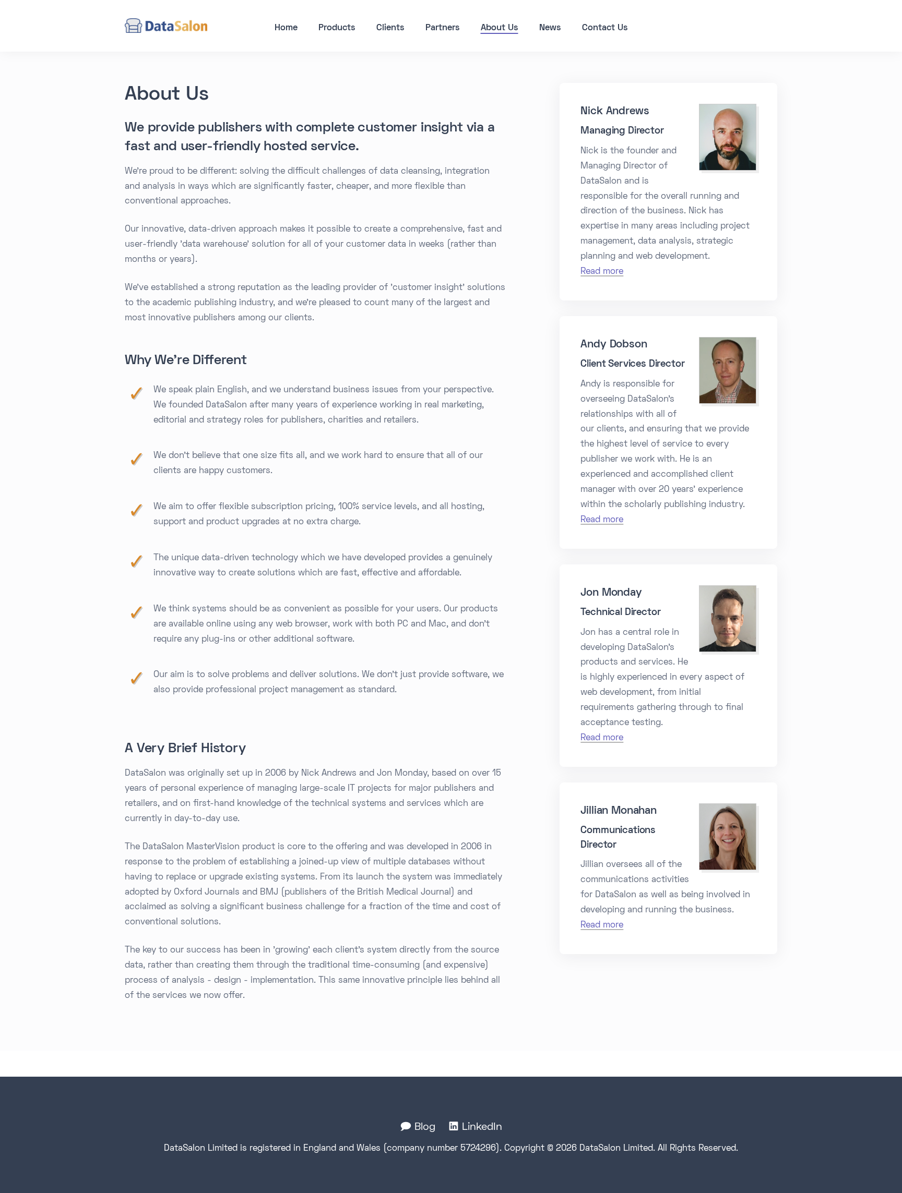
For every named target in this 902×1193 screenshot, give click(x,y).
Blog (417, 1126)
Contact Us (605, 28)
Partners (442, 28)
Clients (390, 28)
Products (336, 28)
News (550, 28)
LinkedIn (475, 1126)
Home (286, 28)
